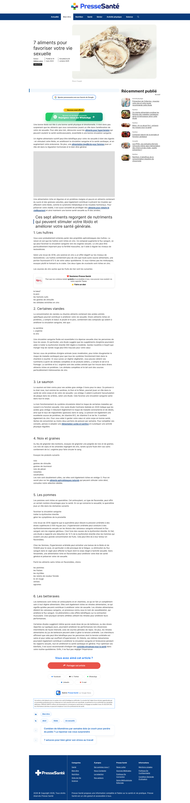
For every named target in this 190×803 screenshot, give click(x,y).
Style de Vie (76, 778)
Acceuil (157, 94)
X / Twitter (75, 676)
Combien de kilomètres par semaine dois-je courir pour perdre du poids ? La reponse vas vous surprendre (77, 730)
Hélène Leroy (38, 61)
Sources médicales (123, 771)
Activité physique (114, 17)
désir (44, 721)
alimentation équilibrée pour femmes (88, 144)
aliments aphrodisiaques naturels (64, 480)
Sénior (99, 17)
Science (129, 17)
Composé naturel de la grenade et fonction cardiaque (145, 136)
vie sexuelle (70, 721)
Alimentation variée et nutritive (75, 424)
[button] (138, 17)
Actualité (55, 17)
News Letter (121, 767)
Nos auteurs (98, 778)
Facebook (57, 676)
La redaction (99, 774)
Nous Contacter (100, 771)
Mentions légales (145, 767)
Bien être (67, 17)
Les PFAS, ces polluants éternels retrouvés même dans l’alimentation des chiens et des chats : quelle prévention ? (146, 147)
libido (56, 721)
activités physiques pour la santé (91, 646)
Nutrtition (75, 774)
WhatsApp (93, 676)
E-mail (84, 682)
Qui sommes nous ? (101, 767)
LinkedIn (66, 682)
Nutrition (79, 17)
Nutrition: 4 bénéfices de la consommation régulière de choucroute (143, 159)
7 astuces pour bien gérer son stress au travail (68, 740)
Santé (89, 17)
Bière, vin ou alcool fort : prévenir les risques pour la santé (145, 126)
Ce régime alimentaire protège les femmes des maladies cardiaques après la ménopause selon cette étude (145, 115)
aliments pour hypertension (97, 130)
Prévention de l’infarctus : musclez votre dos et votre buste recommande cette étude (145, 103)
